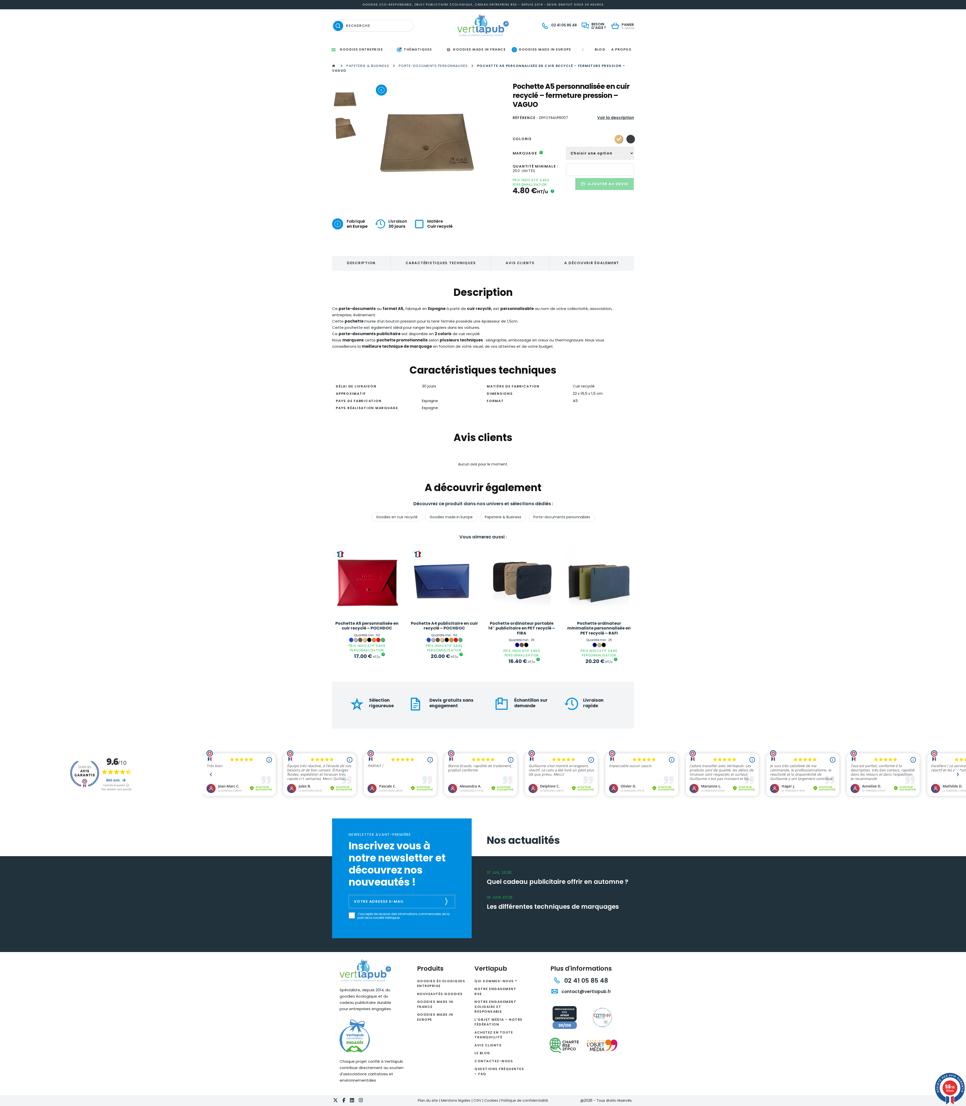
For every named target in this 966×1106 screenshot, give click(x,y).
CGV (477, 1100)
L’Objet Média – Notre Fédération (498, 1022)
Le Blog (482, 1053)
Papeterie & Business (367, 65)
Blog (600, 49)
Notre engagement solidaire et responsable (495, 1006)
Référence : (525, 117)
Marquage (527, 153)
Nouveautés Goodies (440, 994)
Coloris (522, 139)
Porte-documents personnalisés (433, 65)
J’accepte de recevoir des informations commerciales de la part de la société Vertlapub (403, 916)
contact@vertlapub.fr (585, 992)
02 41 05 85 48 (585, 980)
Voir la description (615, 117)
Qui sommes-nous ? (495, 981)
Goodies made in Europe (451, 517)
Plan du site (428, 1100)
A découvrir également (591, 262)
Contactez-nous (493, 1061)
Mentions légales (455, 1100)
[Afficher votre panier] (616, 26)
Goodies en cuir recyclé (397, 517)
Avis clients (520, 262)
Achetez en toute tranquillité (493, 1035)
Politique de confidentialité (524, 1100)
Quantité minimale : (535, 166)
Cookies (491, 1100)
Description (361, 262)
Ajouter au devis (608, 183)
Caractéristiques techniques (441, 262)
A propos (621, 49)
